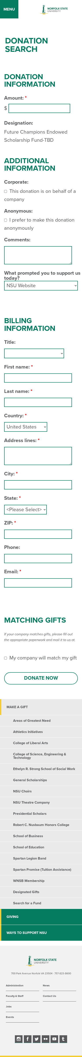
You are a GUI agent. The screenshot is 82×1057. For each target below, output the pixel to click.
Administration (14, 985)
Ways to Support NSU (27, 933)
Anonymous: (18, 211)
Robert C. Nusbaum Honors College (41, 825)
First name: (17, 367)
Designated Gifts (26, 892)
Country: (14, 415)
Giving (13, 917)
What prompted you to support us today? (42, 276)
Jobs (9, 1006)
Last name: (16, 391)
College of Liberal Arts (30, 743)
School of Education (28, 847)
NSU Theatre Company (31, 802)
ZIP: (8, 523)
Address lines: (20, 440)
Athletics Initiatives (28, 732)
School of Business (28, 836)
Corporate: (16, 182)
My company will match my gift (43, 658)
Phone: (12, 547)
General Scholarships (30, 780)
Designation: (18, 123)
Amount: (14, 98)
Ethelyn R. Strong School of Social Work (44, 769)
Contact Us (49, 996)
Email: (11, 571)
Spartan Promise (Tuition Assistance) (42, 869)
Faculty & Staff (14, 996)
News (46, 985)
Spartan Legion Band (29, 858)
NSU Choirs (22, 791)
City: (9, 474)
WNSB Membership (28, 881)
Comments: (17, 239)
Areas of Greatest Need (32, 720)
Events (10, 1017)
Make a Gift (17, 707)
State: (11, 498)
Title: (10, 342)
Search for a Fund (27, 903)
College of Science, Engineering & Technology (39, 756)
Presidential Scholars (30, 814)
